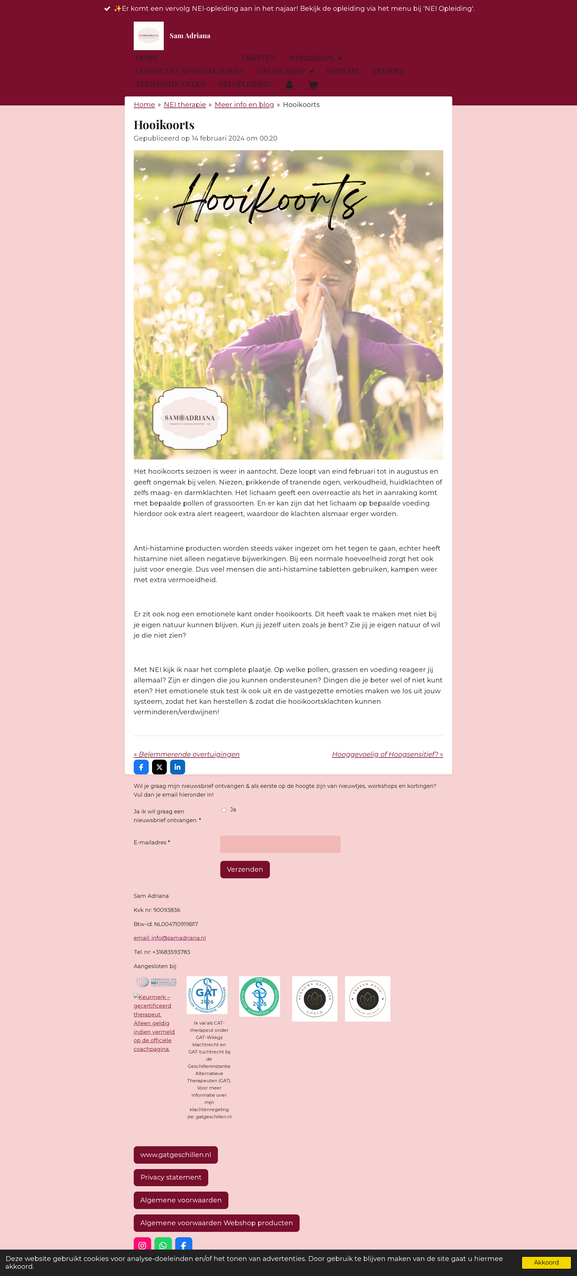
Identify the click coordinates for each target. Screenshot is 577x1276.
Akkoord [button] (546, 1262)
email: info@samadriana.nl (170, 938)
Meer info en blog (244, 105)
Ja (233, 809)
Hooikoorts (301, 105)
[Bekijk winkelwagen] (313, 85)
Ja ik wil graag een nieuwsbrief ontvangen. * (167, 816)
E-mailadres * (152, 842)
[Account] (289, 84)
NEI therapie (185, 105)
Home (144, 105)
